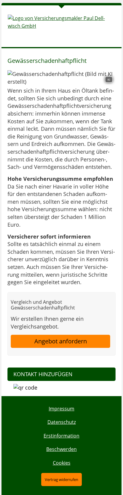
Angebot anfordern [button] (60, 341)
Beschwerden (61, 449)
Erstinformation (61, 435)
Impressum (61, 408)
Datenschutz (61, 422)
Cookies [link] (61, 463)
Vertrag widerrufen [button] (61, 479)
